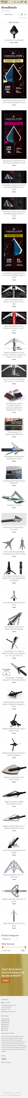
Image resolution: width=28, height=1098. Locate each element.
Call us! (5, 980)
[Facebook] (3, 1059)
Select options (14, 45)
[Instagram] (5, 1059)
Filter (23, 950)
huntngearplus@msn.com (9, 1011)
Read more (14, 736)
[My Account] (18, 2)
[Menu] (25, 2)
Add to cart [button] (14, 107)
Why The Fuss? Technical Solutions (15, 1095)
